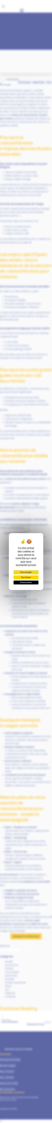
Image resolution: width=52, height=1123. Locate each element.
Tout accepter (26, 572)
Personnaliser (26, 582)
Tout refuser (26, 577)
